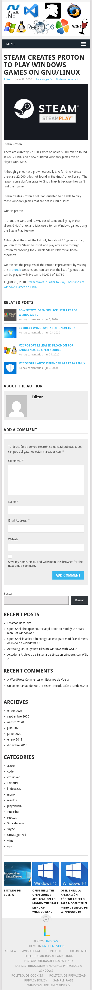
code (10, 771)
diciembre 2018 (17, 745)
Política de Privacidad (67, 975)
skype (11, 829)
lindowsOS (14, 788)
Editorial (12, 783)
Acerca (10, 951)
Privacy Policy (35, 980)
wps (9, 846)
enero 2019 (14, 739)
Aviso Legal (31, 951)
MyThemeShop (53, 946)
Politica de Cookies (27, 975)
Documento (78, 951)
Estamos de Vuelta (19, 623)
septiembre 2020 (18, 716)
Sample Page (63, 980)
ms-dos (12, 800)
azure (11, 765)
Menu (10, 44)
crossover (13, 777)
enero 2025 (14, 710)
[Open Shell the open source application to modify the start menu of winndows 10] (45, 874)
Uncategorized (16, 834)
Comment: (16, 461)
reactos (12, 817)
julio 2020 (13, 728)
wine (10, 840)
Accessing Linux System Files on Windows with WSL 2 (42, 649)
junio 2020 (14, 733)
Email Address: (18, 520)
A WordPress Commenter (23, 679)
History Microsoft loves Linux (48, 960)
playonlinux (14, 806)
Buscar (8, 593)
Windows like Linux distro (48, 985)
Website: (13, 539)
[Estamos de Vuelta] (17, 874)
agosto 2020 (15, 722)
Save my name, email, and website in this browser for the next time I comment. (45, 563)
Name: (13, 502)
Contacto (54, 951)
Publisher (13, 811)
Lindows (51, 941)
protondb (15, 269)
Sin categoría (44, 79)
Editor (7, 79)
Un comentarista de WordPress (27, 685)
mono (11, 794)
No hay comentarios (68, 79)
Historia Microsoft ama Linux (49, 956)
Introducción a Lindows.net (70, 685)
